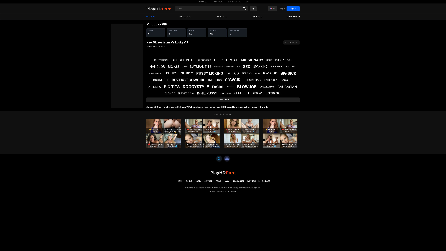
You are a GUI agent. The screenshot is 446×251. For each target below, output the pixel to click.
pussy (279, 60)
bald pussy (270, 80)
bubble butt (183, 60)
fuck (289, 60)
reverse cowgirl (188, 80)
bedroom (230, 87)
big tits (172, 86)
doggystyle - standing (224, 67)
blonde (170, 93)
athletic (154, 86)
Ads (247, 2)
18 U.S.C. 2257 (238, 181)
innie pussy (207, 93)
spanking (260, 66)
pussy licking (209, 73)
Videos (149, 17)
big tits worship (204, 60)
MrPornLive (218, 2)
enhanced (187, 73)
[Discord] (227, 159)
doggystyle (196, 86)
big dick (288, 73)
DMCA (227, 181)
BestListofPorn (234, 2)
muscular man (267, 87)
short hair (253, 80)
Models (220, 17)
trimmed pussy (186, 93)
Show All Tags (223, 100)
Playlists (255, 17)
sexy (185, 67)
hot (294, 67)
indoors (215, 80)
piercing (247, 73)
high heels (155, 73)
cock (269, 60)
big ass (174, 67)
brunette (161, 80)
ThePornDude (203, 2)
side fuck (171, 73)
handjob (157, 67)
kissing (257, 93)
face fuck (277, 66)
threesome (225, 93)
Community (292, 17)
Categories (185, 17)
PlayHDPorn (220, 191)
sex (246, 66)
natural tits (200, 67)
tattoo (232, 73)
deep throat (226, 60)
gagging (286, 80)
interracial (273, 93)
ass (287, 67)
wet (238, 67)
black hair (270, 73)
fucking (257, 73)
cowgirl (234, 80)
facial (218, 87)
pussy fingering (161, 60)
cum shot (241, 93)
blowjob (247, 86)
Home (180, 181)
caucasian (287, 87)
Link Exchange (263, 181)
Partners (251, 181)
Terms (218, 181)
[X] (219, 159)
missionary (252, 60)
